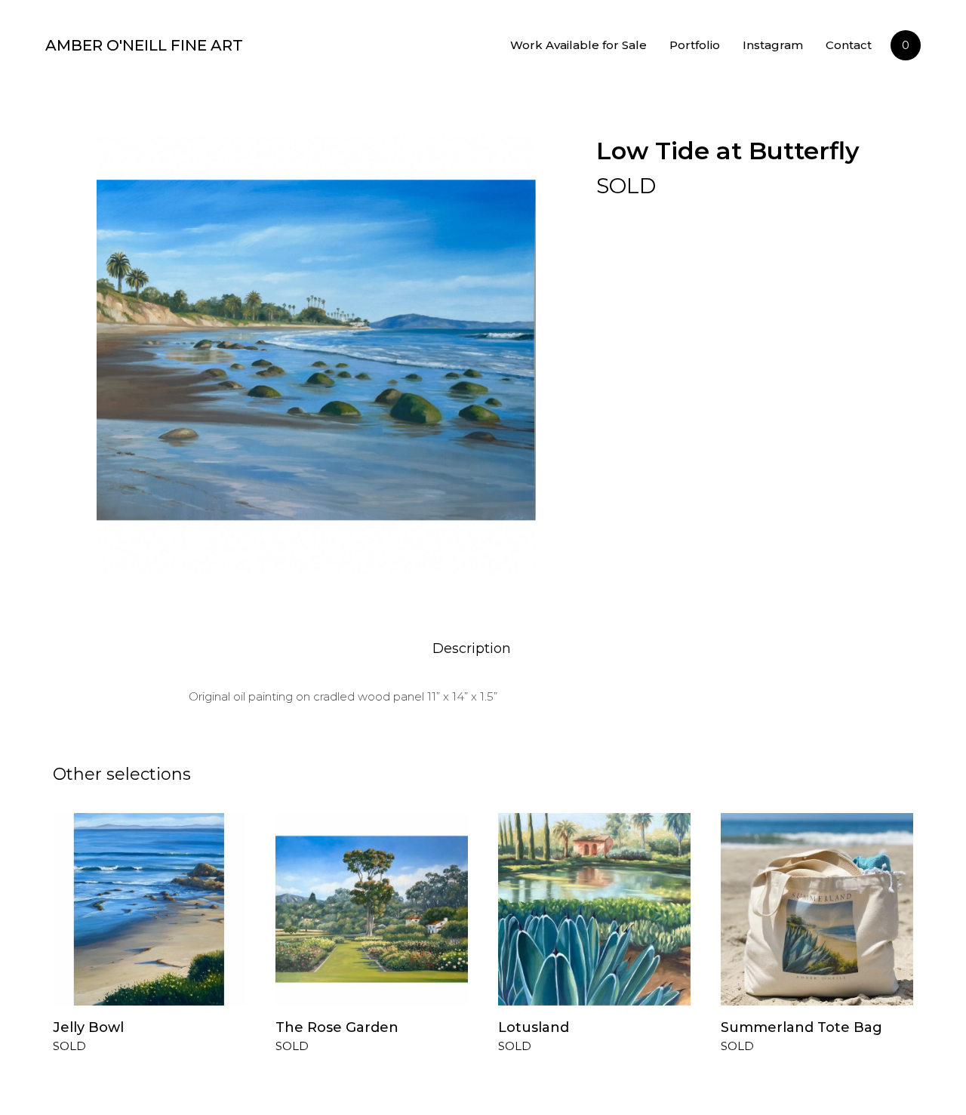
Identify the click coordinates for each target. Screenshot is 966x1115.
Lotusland (533, 1027)
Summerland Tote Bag (801, 1027)
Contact (849, 45)
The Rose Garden (336, 1027)
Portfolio (694, 45)
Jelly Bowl (88, 1027)
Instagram (773, 45)
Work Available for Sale (578, 45)
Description (471, 648)
